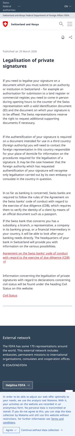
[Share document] (70, 37)
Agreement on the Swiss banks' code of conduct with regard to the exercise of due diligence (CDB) (36, 255)
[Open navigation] (70, 24)
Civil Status (10, 295)
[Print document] (63, 37)
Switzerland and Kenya (25, 24)
